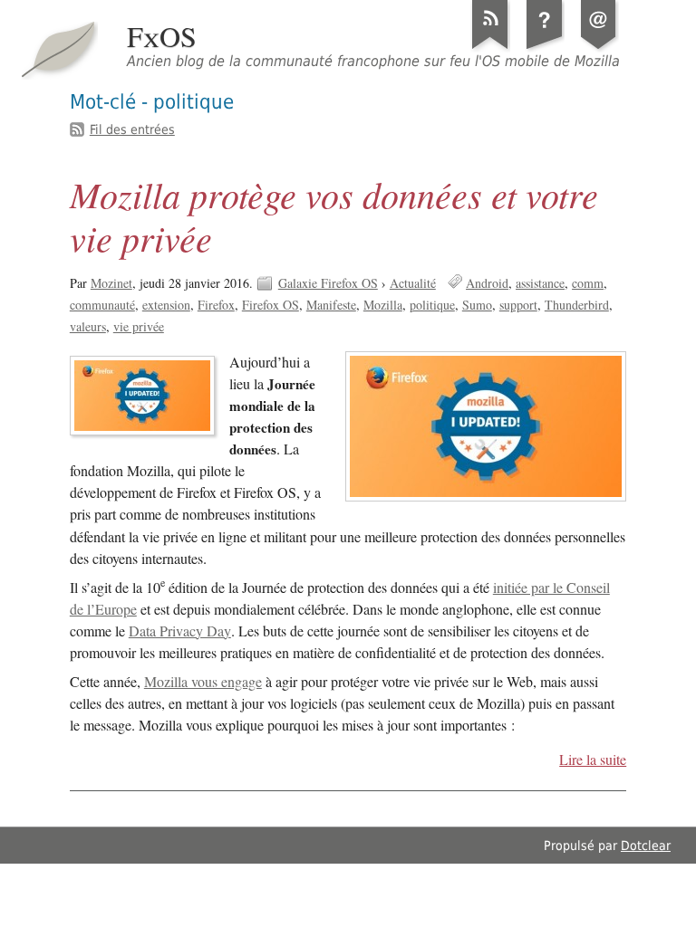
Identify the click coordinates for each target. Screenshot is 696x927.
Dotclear (646, 845)
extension (166, 304)
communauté (102, 304)
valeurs (88, 326)
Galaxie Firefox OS (328, 282)
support (518, 304)
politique (432, 304)
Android (487, 282)
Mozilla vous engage (203, 682)
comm (588, 282)
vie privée (138, 326)
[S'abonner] (490, 48)
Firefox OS (270, 304)
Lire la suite (592, 759)
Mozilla (382, 304)
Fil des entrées (132, 129)
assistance (540, 282)
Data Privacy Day (180, 631)
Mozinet (111, 282)
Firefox (216, 304)
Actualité (413, 282)
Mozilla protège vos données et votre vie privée (334, 215)
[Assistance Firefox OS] (545, 48)
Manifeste (331, 304)
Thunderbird (577, 304)
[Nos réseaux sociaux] (599, 48)
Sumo (477, 304)
